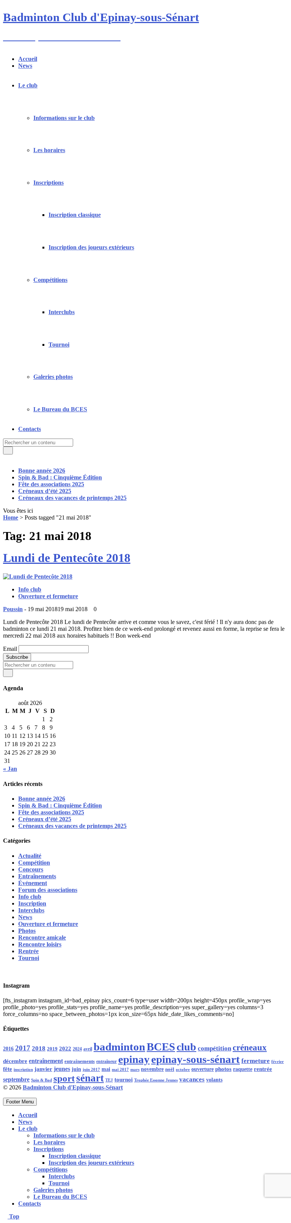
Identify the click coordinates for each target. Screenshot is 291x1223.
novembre (152, 1069)
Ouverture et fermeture (48, 596)
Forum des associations (47, 890)
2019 (52, 1049)
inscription (23, 1069)
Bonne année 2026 (41, 470)
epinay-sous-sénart (195, 1059)
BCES (161, 1047)
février (277, 1061)
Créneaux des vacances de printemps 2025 (72, 498)
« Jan (10, 769)
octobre (183, 1069)
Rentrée (28, 951)
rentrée (263, 1069)
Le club (28, 85)
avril (87, 1049)
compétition (214, 1048)
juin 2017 (91, 1069)
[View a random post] (5, 457)
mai (106, 1069)
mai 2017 (120, 1069)
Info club (29, 589)
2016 (8, 1049)
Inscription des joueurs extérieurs (91, 247)
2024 (77, 1049)
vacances (192, 1079)
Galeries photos (53, 376)
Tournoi (58, 344)
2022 (65, 1049)
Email (10, 649)
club (186, 1047)
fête (7, 1069)
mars (134, 1069)
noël (169, 1069)
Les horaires (49, 150)
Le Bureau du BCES (60, 409)
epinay (134, 1059)
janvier (43, 1069)
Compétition (34, 862)
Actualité (29, 856)
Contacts (29, 429)
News (25, 65)
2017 (22, 1048)
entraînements (79, 1061)
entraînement (46, 1061)
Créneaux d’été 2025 (44, 491)
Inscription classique (74, 215)
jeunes (62, 1069)
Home (10, 517)
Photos (27, 930)
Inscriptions (48, 182)
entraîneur (106, 1061)
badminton (119, 1047)
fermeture (255, 1060)
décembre (15, 1061)
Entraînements (37, 876)
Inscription (32, 903)
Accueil (27, 59)
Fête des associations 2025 (51, 484)
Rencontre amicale (42, 937)
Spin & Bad (41, 1080)
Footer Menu (20, 1102)
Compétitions (50, 280)
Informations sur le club (64, 118)
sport (64, 1078)
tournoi (123, 1080)
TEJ (109, 1080)
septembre (16, 1079)
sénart (90, 1078)
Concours (30, 869)
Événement (32, 883)
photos (223, 1069)
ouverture (202, 1069)
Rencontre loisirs (39, 944)
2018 (38, 1048)
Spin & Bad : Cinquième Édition (60, 477)
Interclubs (61, 312)
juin (76, 1069)
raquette (242, 1069)
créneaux (250, 1047)
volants (214, 1080)
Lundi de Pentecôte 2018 (66, 558)
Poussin (13, 609)
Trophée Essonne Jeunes (156, 1080)
